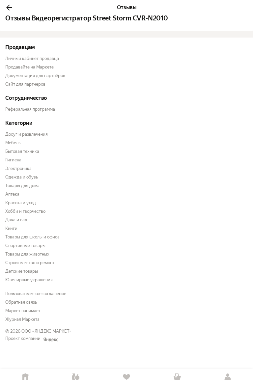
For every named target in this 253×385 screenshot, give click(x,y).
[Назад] (9, 8)
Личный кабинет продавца (32, 58)
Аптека (12, 194)
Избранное (126, 377)
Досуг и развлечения (26, 134)
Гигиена (13, 159)
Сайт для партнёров (25, 84)
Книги (11, 228)
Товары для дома (22, 185)
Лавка (76, 377)
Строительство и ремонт (29, 262)
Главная (25, 377)
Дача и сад (16, 219)
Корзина (177, 377)
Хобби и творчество (25, 211)
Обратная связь (21, 302)
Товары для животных (27, 254)
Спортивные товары (25, 245)
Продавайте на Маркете (29, 67)
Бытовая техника (22, 151)
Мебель (12, 142)
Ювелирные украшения (29, 279)
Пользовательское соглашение (35, 293)
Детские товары (21, 271)
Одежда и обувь (21, 177)
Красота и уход (20, 202)
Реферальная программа (30, 109)
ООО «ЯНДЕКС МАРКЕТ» (46, 331)
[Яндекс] (50, 339)
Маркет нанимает (23, 310)
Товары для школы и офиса (32, 236)
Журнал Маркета (22, 319)
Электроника (18, 168)
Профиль (227, 377)
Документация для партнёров (35, 75)
